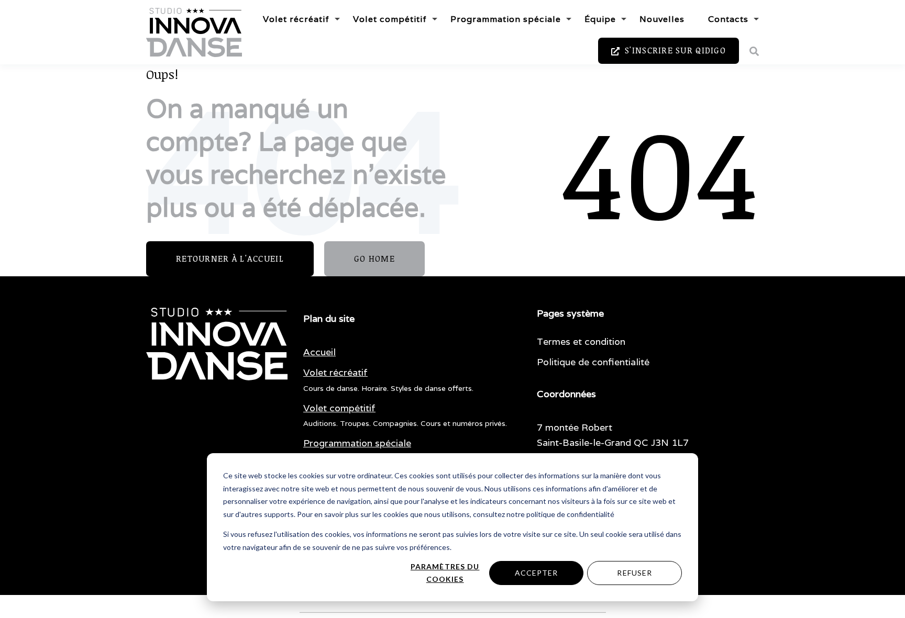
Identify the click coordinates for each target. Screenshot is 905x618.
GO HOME (374, 258)
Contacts (728, 19)
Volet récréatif (296, 19)
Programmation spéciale (505, 19)
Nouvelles (662, 19)
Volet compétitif (390, 19)
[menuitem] (319, 352)
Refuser (634, 572)
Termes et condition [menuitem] (581, 341)
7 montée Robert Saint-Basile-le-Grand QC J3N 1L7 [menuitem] (613, 434)
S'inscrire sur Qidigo (674, 50)
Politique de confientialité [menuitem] (593, 362)
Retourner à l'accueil (230, 258)
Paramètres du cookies (445, 573)
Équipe (600, 19)
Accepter (536, 572)
